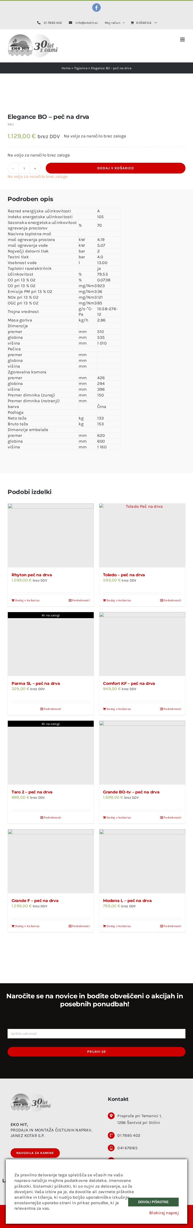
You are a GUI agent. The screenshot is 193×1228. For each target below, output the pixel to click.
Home (66, 68)
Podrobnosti (81, 600)
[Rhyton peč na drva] (51, 535)
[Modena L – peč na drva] (142, 861)
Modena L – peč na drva (127, 900)
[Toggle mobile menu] (182, 39)
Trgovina (80, 68)
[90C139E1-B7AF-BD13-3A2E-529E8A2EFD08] (96, 101)
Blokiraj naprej (164, 1212)
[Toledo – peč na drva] (142, 535)
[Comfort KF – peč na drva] (142, 644)
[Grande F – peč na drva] (51, 861)
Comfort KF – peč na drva (129, 683)
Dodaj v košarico (115, 168)
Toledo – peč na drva (124, 574)
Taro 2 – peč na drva (32, 792)
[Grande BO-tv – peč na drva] (142, 753)
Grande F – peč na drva (35, 900)
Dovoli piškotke (153, 1202)
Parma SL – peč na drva (36, 683)
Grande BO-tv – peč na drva (131, 792)
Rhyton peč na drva (32, 574)
